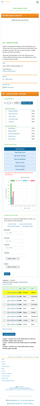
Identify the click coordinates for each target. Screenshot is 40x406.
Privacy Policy (5, 378)
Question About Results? (9, 71)
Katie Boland (11, 128)
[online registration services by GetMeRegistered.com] (20, 399)
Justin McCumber (13, 119)
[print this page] (13, 357)
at (12, 103)
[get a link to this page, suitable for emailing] (28, 357)
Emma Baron (11, 139)
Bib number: (7, 229)
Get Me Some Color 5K (12, 16)
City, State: (6, 252)
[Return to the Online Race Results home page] (6, 1)
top (5, 103)
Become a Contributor (6, 373)
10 (19, 282)
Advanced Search (6, 366)
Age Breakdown (20, 149)
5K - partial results (7, 79)
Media (3, 368)
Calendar (4, 364)
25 (21, 282)
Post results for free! (20, 8)
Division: (6, 263)
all (26, 282)
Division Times (20, 162)
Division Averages (20, 166)
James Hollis (12, 116)
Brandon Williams (13, 111)
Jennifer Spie (11, 136)
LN (32, 288)
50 (24, 282)
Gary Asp (11, 121)
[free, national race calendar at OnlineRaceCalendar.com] (20, 404)
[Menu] (37, 2)
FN (24, 288)
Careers (3, 371)
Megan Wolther (12, 131)
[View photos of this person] (19, 292)
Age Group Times (20, 152)
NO (20, 288)
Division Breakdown (20, 159)
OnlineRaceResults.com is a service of (20, 389)
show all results (12, 224)
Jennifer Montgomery (14, 133)
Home (3, 359)
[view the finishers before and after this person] (14, 292)
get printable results (27, 226)
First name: (7, 237)
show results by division (25, 224)
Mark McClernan (13, 113)
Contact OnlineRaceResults (8, 380)
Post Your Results (6, 375)
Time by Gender (20, 169)
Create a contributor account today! (20, 10)
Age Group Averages (20, 155)
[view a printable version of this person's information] (9, 292)
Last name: (7, 244)
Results (3, 361)
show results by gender (13, 226)
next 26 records (7, 284)
